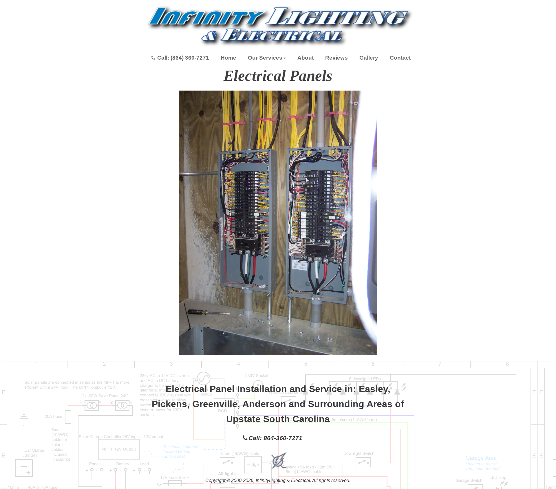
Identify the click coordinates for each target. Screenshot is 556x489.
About (305, 58)
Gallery (368, 58)
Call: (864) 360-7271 (183, 58)
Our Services (265, 58)
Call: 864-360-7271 (275, 438)
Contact (400, 58)
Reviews (336, 58)
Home (228, 58)
